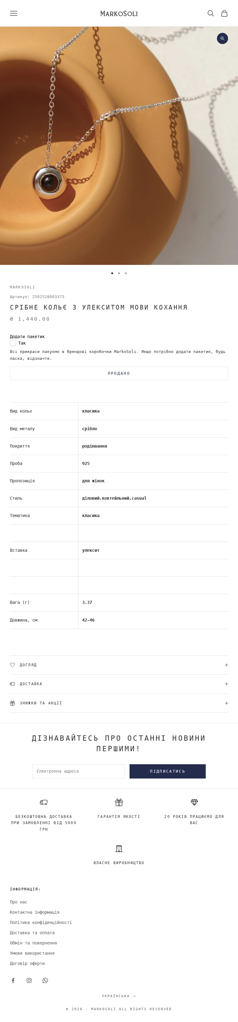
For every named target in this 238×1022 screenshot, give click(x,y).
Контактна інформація (35, 912)
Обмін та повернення (33, 942)
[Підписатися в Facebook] (13, 980)
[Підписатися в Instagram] (29, 980)
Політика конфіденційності (41, 922)
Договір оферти (27, 963)
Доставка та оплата (32, 932)
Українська (116, 996)
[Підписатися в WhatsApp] (45, 980)
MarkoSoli (22, 287)
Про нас (18, 901)
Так (22, 343)
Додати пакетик (27, 336)
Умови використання (32, 953)
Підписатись (167, 771)
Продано (119, 373)
